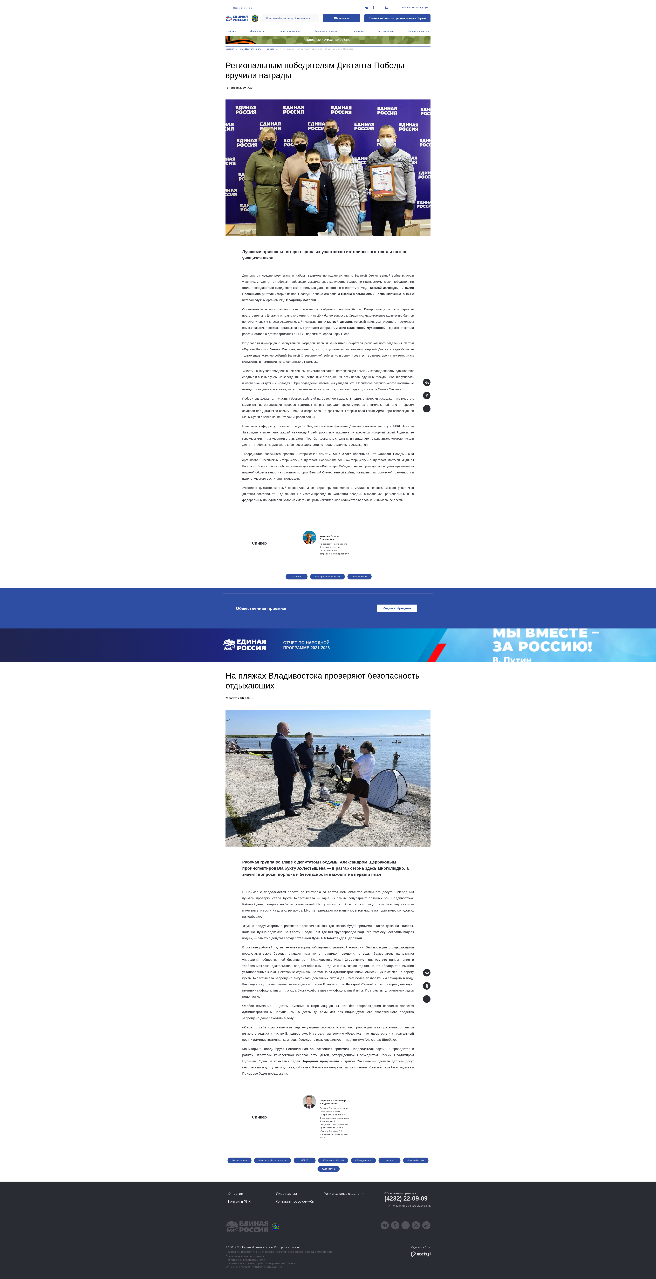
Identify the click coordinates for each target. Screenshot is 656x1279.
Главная (230, 49)
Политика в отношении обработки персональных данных (261, 1263)
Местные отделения (326, 31)
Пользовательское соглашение (245, 1256)
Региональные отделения (344, 1194)
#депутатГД (328, 1168)
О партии (231, 31)
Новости (270, 49)
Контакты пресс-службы (295, 1201)
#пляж (389, 1160)
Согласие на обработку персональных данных (254, 1266)
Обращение (342, 18)
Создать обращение (397, 608)
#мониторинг (239, 1160)
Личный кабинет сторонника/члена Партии (397, 18)
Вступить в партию (418, 31)
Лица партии (257, 31)
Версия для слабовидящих (414, 7)
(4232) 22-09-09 (406, 1198)
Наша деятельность (290, 31)
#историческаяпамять (327, 576)
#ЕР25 (304, 1160)
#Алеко (296, 576)
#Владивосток (363, 1160)
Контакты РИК (239, 1201)
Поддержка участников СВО (328, 39)
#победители (359, 576)
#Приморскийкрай (333, 1160)
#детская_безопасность (272, 1160)
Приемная (358, 31)
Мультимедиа (386, 31)
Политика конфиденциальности (245, 1259)
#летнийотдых (415, 1160)
